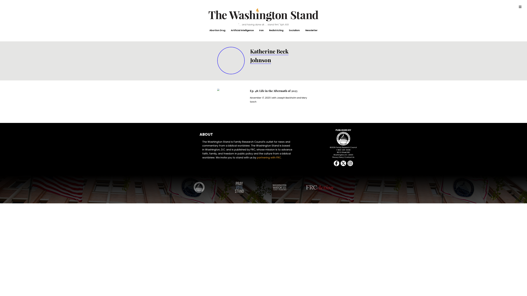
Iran (261, 30)
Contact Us (349, 157)
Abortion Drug (217, 30)
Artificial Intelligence (242, 30)
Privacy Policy (338, 157)
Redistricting (276, 30)
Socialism (294, 30)
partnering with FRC (269, 157)
